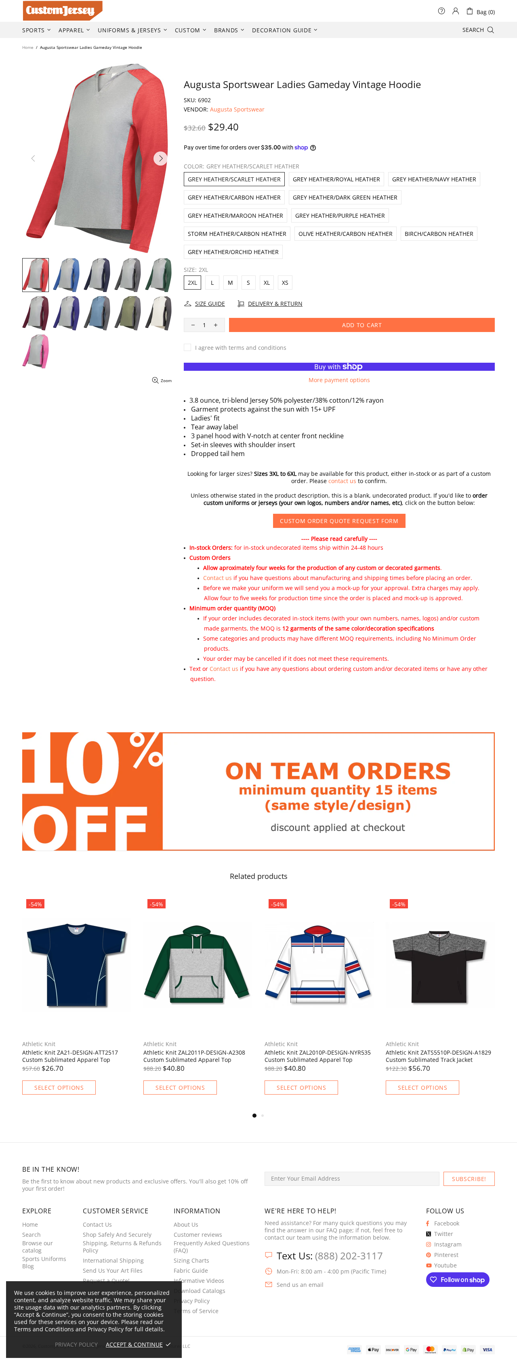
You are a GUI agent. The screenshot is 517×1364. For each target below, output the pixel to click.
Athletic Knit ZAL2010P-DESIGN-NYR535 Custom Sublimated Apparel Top (318, 1056)
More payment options (339, 380)
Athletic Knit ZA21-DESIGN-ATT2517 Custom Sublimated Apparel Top (70, 1056)
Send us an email (300, 1284)
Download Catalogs (199, 1291)
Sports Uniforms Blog (44, 1262)
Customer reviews (198, 1234)
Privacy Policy (192, 1301)
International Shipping (113, 1260)
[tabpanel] (76, 1003)
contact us (342, 481)
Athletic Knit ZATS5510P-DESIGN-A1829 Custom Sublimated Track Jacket (438, 1056)
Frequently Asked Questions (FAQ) (212, 1247)
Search (31, 1234)
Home (28, 47)
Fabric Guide (191, 1270)
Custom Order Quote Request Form (339, 521)
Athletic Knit (38, 1044)
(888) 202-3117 (349, 1255)
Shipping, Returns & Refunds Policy (122, 1247)
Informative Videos (199, 1280)
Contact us (217, 578)
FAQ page (339, 1230)
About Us (186, 1224)
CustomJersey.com (32, 11)
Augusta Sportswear (237, 109)
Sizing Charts (191, 1260)
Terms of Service (196, 1311)
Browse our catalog (37, 1247)
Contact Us (97, 1224)
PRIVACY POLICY (76, 1344)
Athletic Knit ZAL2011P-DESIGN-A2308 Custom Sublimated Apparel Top (194, 1056)
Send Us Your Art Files (113, 1270)
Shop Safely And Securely (117, 1234)
